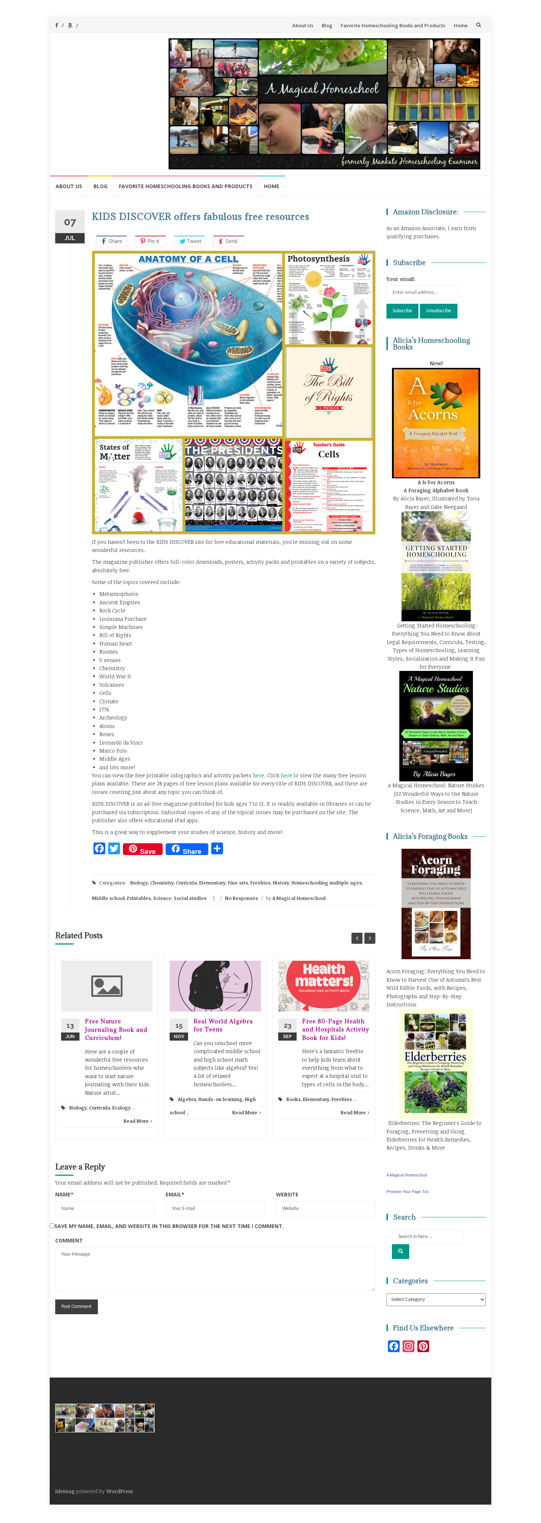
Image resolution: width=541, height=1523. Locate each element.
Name (64, 1194)
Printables (139, 898)
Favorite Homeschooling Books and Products (393, 25)
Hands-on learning (220, 1099)
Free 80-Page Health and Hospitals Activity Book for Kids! (335, 1029)
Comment (69, 1240)
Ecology (121, 1107)
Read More (136, 1121)
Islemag (65, 1491)
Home (461, 25)
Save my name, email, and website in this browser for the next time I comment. (169, 1226)
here (258, 775)
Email (175, 1194)
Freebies (260, 882)
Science (162, 898)
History (281, 882)
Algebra (187, 1099)
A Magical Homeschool (299, 898)
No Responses (241, 898)
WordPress (119, 1491)
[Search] (400, 1251)
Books (293, 1099)
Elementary (212, 882)
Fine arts (238, 882)
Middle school (108, 898)
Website (287, 1194)
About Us (302, 25)
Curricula (186, 882)
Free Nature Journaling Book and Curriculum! (116, 1029)
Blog (327, 25)
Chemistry (162, 882)
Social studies (190, 898)
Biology (139, 882)
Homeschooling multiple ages (326, 882)
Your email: (400, 278)
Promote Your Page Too (407, 1191)
